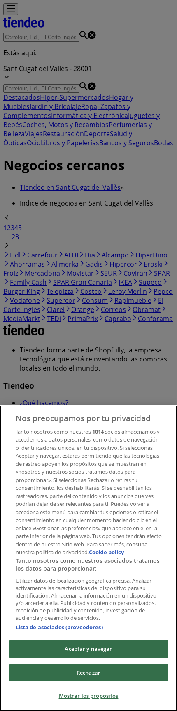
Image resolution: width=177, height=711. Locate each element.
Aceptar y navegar (88, 648)
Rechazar (88, 672)
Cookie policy (106, 552)
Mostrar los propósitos (89, 695)
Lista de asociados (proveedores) (59, 627)
